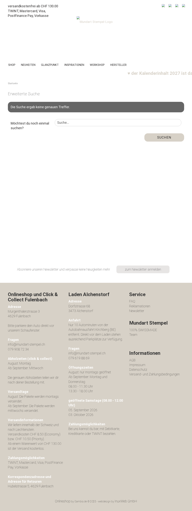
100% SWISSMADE (143, 330)
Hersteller (118, 65)
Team (133, 335)
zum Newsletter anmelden (143, 269)
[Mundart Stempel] (96, 36)
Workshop (97, 65)
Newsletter (136, 311)
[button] (170, 6)
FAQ (132, 301)
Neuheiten (28, 65)
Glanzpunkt (50, 65)
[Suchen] (163, 6)
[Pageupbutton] (181, 505)
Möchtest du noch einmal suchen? (30, 125)
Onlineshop (62, 501)
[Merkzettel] (176, 6)
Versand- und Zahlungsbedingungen (154, 374)
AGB (132, 360)
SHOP (11, 65)
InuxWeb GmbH (126, 501)
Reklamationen (139, 306)
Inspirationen (74, 65)
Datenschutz (138, 369)
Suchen (164, 137)
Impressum (137, 365)
